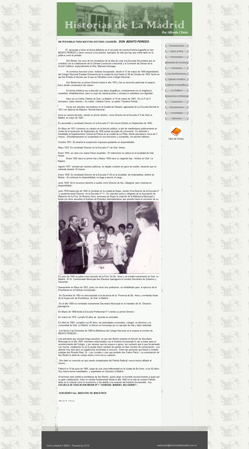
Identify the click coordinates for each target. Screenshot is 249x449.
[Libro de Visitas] (176, 136)
